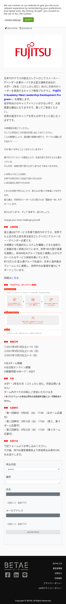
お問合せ (58, 573)
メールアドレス (14, 510)
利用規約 (58, 578)
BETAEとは (57, 563)
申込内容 (11, 464)
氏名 (8, 489)
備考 (8, 477)
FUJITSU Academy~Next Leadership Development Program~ (32, 95)
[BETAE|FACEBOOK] (7, 574)
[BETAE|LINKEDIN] (16, 574)
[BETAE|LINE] (24, 574)
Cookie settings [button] (13, 19)
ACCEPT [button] (28, 19)
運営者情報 (57, 568)
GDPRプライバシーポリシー (50, 588)
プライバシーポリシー (53, 583)
